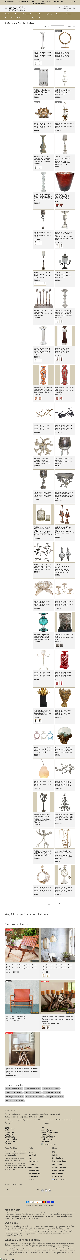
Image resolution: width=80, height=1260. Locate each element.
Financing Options (48, 1136)
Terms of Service (11, 1139)
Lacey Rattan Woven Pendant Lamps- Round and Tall (57, 968)
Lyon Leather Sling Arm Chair (16, 1018)
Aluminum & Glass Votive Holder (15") (63, 462)
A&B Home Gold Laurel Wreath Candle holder (63, 55)
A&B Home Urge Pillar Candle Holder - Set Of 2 (42, 638)
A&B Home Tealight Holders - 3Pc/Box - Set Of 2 (43, 751)
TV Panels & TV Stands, (53, 1217)
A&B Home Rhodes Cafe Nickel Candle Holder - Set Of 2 (64, 238)
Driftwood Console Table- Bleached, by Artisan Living (22, 1072)
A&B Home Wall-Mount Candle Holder (62, 93)
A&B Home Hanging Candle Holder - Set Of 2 (43, 891)
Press (7, 1131)
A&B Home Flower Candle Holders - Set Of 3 (64, 605)
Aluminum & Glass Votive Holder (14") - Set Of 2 (42, 495)
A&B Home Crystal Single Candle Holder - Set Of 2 (63, 314)
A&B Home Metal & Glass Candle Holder (63, 276)
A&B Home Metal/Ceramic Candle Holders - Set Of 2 (42, 568)
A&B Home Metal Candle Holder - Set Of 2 (42, 676)
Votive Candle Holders (14, 1089)
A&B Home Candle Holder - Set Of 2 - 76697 (43, 127)
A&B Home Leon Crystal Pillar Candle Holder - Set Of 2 (42, 353)
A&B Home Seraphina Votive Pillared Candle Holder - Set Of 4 (62, 162)
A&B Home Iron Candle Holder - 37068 (41, 429)
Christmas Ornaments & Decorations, (32, 1217)
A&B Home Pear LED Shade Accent (43, 785)
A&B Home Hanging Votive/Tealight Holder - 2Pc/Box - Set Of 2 (63, 571)
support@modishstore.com (59, 1120)
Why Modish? (10, 1129)
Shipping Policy (47, 1131)
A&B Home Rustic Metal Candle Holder (42, 605)
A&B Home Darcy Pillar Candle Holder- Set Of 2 (42, 160)
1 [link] (48, 903)
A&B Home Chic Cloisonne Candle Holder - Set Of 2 (43, 391)
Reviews (8, 1143)
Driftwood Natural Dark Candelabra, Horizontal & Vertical (57, 1020)
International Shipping (49, 1132)
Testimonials (9, 1132)
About (7, 1127)
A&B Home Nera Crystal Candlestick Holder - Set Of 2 (43, 199)
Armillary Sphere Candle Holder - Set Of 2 (63, 891)
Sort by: (46, 26)
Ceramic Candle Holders (34, 1097)
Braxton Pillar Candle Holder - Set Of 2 (62, 352)
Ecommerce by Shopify (48, 1205)
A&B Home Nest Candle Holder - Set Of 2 (63, 713)
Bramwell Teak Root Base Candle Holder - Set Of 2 (64, 751)
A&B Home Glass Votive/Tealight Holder (62, 198)
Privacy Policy (10, 1141)
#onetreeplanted (54, 1114)
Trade (65, 6)
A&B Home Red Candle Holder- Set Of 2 (63, 676)
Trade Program (10, 1136)
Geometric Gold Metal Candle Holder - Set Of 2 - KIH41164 (64, 857)
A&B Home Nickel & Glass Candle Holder (42, 93)
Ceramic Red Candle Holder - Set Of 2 (64, 391)
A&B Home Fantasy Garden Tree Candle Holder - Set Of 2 (64, 819)
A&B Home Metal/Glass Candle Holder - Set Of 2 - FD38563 (43, 820)
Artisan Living (10, 1138)
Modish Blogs (46, 1141)
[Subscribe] (38, 1189)
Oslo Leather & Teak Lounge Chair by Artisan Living (21, 968)
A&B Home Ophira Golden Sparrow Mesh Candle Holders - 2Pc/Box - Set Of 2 (43, 534)
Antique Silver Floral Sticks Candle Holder (43, 314)
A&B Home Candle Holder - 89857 (64, 127)
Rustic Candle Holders (32, 1093)
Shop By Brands (47, 1138)
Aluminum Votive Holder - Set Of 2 (42, 236)
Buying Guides (46, 1139)
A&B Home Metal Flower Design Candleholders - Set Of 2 (64, 533)
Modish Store (33, 1205)
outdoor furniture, (55, 1215)
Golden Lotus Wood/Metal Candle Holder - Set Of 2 (42, 713)
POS (38, 1205)
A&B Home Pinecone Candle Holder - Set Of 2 (63, 785)
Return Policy (46, 1134)
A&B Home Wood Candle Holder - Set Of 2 (63, 429)
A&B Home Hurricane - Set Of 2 (64, 638)
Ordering (44, 1129)
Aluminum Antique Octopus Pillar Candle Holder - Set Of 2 (64, 496)
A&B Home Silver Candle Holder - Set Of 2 (42, 276)
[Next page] (59, 903)
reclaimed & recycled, (12, 1217)
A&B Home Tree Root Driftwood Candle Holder (42, 462)
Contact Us (65, 9)
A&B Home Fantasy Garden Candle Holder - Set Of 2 (43, 854)
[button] (6, 8)
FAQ (42, 1127)
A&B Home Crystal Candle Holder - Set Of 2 (43, 55)
